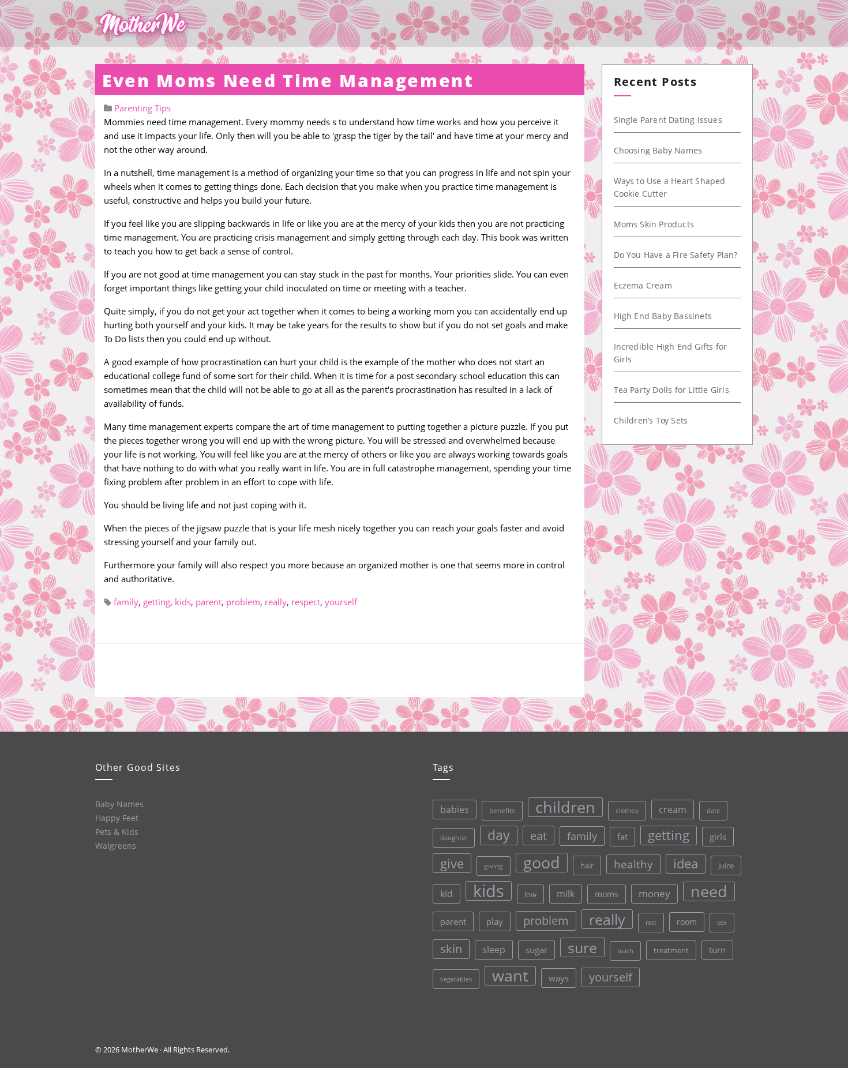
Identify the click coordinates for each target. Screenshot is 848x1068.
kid (446, 893)
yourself (341, 602)
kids (183, 602)
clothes (627, 810)
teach (625, 950)
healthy (633, 864)
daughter (453, 838)
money (654, 893)
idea (685, 863)
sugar (536, 949)
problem (243, 602)
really (276, 602)
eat (538, 835)
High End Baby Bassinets (663, 315)
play (494, 921)
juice (726, 865)
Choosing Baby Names (658, 150)
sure (582, 947)
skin (451, 949)
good (541, 862)
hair (587, 865)
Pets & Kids (116, 831)
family (126, 602)
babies (454, 809)
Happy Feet (116, 817)
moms (606, 894)
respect (305, 602)
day (498, 835)
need (709, 891)
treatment (671, 950)
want (510, 975)
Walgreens (115, 845)
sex (722, 922)
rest (651, 922)
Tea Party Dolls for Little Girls (671, 389)
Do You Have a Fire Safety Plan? (676, 254)
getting (156, 602)
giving (493, 865)
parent (209, 602)
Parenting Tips (142, 108)
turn (717, 949)
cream (672, 809)
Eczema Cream (643, 285)
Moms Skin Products (654, 224)
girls (718, 836)
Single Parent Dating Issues (668, 119)
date (713, 810)
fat (622, 836)
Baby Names (119, 804)
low (530, 894)
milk (566, 893)
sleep (493, 949)
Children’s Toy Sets (651, 420)
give (452, 863)
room (687, 922)
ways (559, 978)
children (565, 807)
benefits (502, 810)
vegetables (456, 979)
